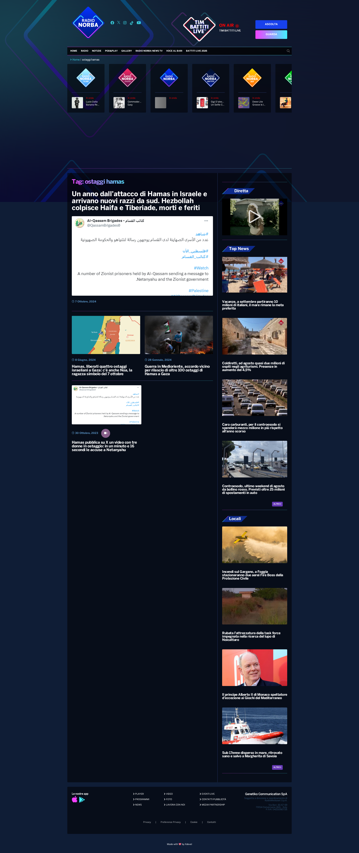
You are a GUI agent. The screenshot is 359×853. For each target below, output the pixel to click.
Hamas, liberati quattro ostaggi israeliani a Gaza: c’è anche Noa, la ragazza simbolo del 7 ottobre (102, 370)
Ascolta (271, 24)
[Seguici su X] (118, 23)
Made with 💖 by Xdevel (179, 844)
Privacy (147, 822)
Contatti (211, 822)
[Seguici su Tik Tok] (132, 23)
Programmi (142, 799)
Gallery (126, 51)
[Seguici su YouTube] (139, 23)
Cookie (193, 822)
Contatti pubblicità (213, 799)
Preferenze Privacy (171, 822)
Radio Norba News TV (149, 51)
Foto (168, 799)
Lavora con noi (175, 805)
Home (73, 51)
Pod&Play (111, 51)
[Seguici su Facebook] (112, 23)
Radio (84, 51)
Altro (277, 504)
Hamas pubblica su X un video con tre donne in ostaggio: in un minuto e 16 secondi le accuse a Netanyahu (104, 446)
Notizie (96, 51)
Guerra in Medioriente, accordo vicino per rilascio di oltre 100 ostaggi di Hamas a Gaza (177, 370)
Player (139, 794)
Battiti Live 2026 (196, 51)
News (138, 805)
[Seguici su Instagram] (125, 23)
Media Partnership (213, 805)
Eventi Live (208, 794)
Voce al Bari (174, 51)
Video (169, 794)
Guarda (271, 34)
